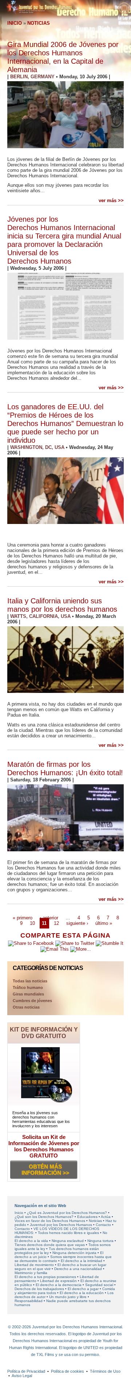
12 (56, 923)
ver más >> (111, 200)
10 (32, 923)
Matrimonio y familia (31, 1273)
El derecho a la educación (82, 1293)
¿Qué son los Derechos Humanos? (44, 1217)
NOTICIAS (38, 23)
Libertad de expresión (58, 1281)
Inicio (19, 1213)
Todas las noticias (30, 981)
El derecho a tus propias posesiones (45, 1277)
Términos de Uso (105, 1371)
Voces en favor (50, 1221)
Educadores (87, 1217)
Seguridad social (99, 1285)
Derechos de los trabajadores (39, 1289)
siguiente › (77, 923)
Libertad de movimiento (34, 1265)
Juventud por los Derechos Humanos (61, 1225)
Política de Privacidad (26, 1371)
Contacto (103, 1225)
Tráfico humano (28, 987)
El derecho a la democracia (59, 1285)
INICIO (14, 23)
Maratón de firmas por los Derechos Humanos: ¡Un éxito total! (65, 768)
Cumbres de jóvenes (32, 1000)
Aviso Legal (22, 1375)
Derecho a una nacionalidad (78, 1269)
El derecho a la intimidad (81, 1261)
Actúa (106, 1217)
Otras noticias (26, 1007)
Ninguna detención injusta (74, 1253)
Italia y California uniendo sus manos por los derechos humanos (62, 605)
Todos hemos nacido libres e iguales (68, 1233)
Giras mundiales (28, 994)
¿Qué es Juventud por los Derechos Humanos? (67, 1213)
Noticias (96, 1221)
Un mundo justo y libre (68, 1297)
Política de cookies (67, 1371)
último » (103, 923)
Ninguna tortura (100, 1241)
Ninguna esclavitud (68, 1241)
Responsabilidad (29, 1301)
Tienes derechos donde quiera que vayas (50, 1245)
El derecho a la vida (31, 1241)
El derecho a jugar (83, 1289)
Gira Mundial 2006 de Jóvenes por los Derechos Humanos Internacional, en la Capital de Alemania (63, 57)
